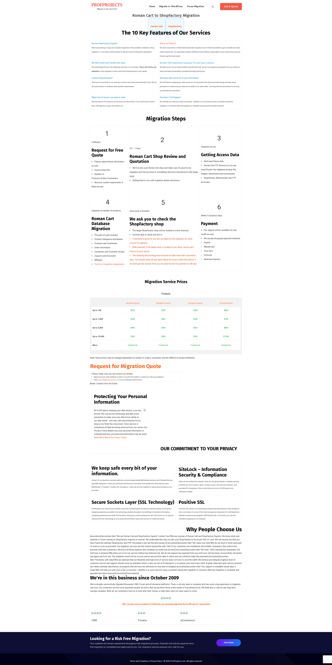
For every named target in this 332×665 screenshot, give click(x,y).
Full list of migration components (109, 264)
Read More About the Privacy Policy (110, 437)
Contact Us (132, 345)
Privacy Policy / (157, 661)
